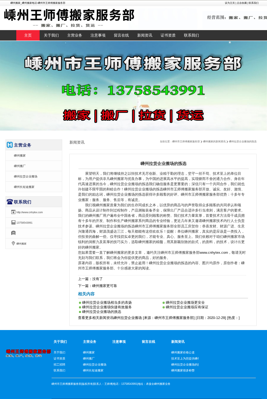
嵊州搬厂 (20, 166)
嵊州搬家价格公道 (183, 352)
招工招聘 (59, 364)
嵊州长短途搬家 (24, 187)
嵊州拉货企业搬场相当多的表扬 (107, 303)
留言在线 (148, 341)
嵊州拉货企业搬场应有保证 (187, 307)
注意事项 (119, 341)
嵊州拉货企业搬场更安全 (185, 303)
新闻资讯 (106, 318)
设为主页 (230, 2)
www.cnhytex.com (214, 253)
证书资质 (59, 358)
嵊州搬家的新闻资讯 (214, 141)
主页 (28, 35)
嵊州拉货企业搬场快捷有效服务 (107, 307)
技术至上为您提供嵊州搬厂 (188, 358)
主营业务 (89, 341)
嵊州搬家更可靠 (104, 286)
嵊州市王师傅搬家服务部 (186, 141)
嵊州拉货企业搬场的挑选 (101, 312)
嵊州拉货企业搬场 (25, 176)
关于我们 (60, 341)
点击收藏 (242, 2)
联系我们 (254, 2)
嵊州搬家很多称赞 (183, 370)
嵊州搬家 (20, 155)
